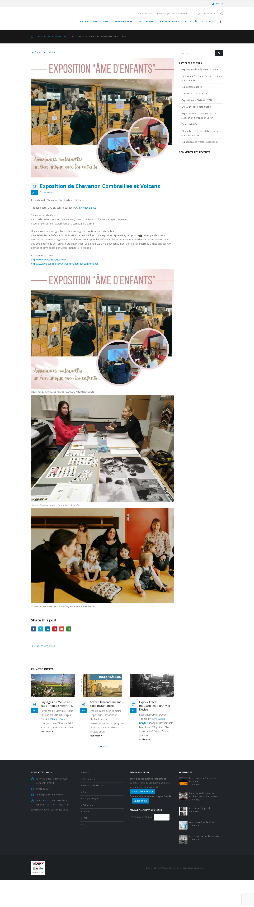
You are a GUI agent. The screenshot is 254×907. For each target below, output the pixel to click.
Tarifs (149, 21)
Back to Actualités (44, 52)
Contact (207, 21)
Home (86, 772)
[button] (221, 14)
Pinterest (54, 628)
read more (46, 735)
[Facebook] (220, 21)
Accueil (83, 21)
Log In (219, 3)
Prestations (100, 21)
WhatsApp (68, 628)
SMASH (162, 817)
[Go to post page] (53, 685)
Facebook (33, 628)
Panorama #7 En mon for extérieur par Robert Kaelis (203, 795)
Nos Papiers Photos (127, 21)
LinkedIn (47, 628)
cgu (84, 824)
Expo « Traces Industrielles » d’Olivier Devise (105, 706)
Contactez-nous (145, 13)
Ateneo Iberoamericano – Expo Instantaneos (57, 704)
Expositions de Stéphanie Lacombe (200, 69)
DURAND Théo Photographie (196, 106)
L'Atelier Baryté (147, 715)
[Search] (219, 53)
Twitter (40, 628)
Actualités (191, 21)
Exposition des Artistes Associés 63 (200, 141)
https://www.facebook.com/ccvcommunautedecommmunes (64, 263)
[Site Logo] (42, 18)
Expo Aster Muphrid (192, 86)
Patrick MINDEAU (190, 124)
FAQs (85, 818)
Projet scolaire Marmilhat (156, 702)
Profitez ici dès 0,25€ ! (142, 791)
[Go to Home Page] (32, 36)
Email (61, 628)
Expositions (50, 192)
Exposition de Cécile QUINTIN (197, 100)
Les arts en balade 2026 (194, 93)
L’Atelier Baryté (87, 207)
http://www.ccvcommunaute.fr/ (48, 259)
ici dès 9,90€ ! (140, 800)
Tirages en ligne (167, 21)
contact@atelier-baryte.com (173, 13)
